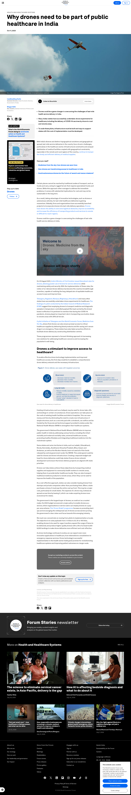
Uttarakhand (73, 299)
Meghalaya (64, 299)
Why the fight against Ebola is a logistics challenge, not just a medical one (108, 724)
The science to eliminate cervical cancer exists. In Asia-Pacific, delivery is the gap (34, 688)
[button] (80, 250)
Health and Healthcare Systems (21, 12)
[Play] (40, 101)
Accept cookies (65, 562)
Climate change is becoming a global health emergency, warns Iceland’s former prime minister (80, 724)
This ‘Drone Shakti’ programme (61, 508)
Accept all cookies (115, 785)
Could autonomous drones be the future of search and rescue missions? (66, 173)
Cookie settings (115, 790)
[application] (80, 251)
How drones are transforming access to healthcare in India (60, 169)
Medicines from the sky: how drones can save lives (57, 165)
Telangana (40, 299)
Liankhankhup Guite (14, 99)
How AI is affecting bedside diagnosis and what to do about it (95, 688)
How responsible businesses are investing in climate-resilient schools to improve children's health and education (49, 725)
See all (121, 645)
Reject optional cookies (115, 781)
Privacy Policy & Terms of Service (65, 783)
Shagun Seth (11, 107)
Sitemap (65, 787)
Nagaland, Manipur (52, 299)
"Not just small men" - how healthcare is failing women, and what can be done (19, 724)
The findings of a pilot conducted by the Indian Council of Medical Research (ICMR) (65, 303)
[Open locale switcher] (2, 789)
